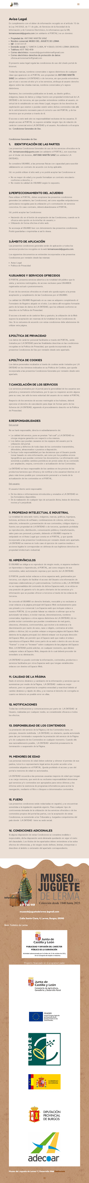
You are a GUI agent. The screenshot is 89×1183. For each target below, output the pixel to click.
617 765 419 (27, 904)
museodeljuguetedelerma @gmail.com (39, 911)
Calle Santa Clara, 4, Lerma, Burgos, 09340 (42, 918)
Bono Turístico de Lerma (16, 925)
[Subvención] (44, 957)
